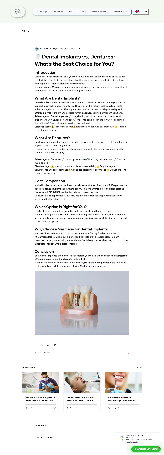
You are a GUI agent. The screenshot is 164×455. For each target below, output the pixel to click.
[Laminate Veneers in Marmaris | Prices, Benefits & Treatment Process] (123, 382)
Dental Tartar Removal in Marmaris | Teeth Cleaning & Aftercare (81, 399)
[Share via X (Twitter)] (42, 345)
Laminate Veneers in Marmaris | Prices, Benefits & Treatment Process (122, 399)
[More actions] (127, 48)
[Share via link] (54, 345)
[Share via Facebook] (36, 345)
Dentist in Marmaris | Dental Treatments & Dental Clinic (40, 399)
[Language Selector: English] (141, 11)
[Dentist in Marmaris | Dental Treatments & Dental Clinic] (40, 382)
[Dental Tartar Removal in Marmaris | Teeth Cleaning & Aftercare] (82, 382)
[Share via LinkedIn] (48, 345)
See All (139, 367)
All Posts (25, 31)
